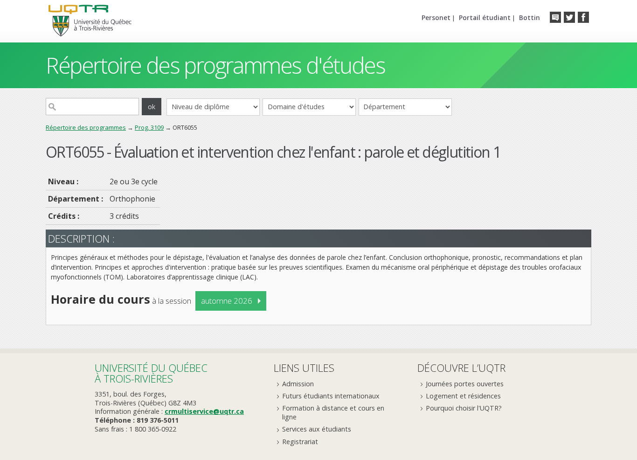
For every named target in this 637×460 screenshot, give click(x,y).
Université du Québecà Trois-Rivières (151, 373)
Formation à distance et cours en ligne (333, 412)
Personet (436, 17)
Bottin (529, 17)
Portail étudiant (485, 17)
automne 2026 (226, 300)
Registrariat (300, 441)
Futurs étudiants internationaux (331, 395)
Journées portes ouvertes (465, 383)
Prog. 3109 (149, 127)
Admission (298, 383)
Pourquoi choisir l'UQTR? (464, 408)
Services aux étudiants (316, 429)
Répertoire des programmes (86, 127)
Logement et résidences (463, 395)
